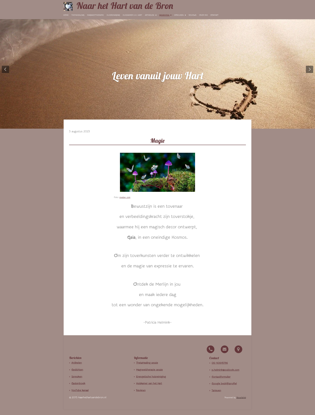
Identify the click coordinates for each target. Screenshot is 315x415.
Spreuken (76, 376)
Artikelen (76, 362)
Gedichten (77, 369)
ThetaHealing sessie (147, 362)
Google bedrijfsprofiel (224, 383)
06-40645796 (220, 363)
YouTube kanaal (80, 390)
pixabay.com (124, 197)
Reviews (140, 390)
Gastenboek (78, 383)
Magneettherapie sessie (149, 369)
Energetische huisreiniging (151, 376)
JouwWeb (241, 397)
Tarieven (216, 390)
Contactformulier (221, 376)
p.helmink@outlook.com (225, 369)
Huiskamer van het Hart (149, 383)
